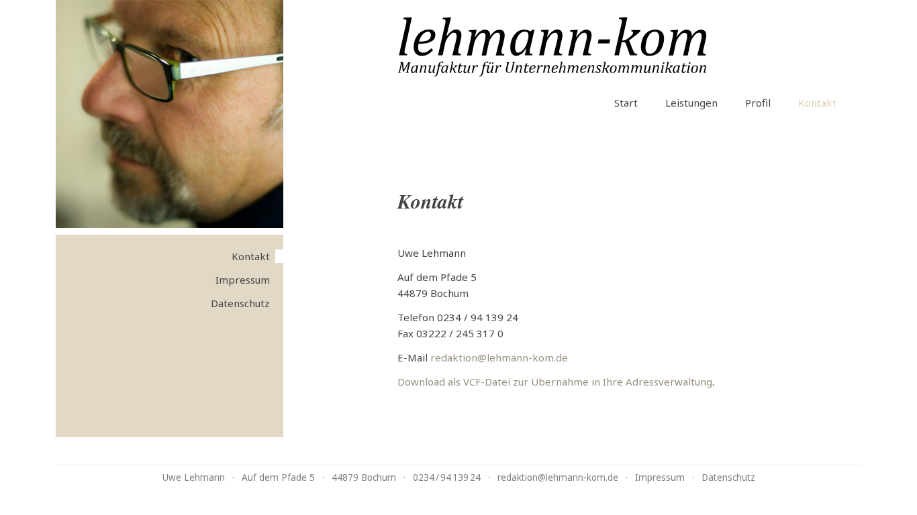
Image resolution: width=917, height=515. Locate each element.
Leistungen (691, 102)
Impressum (242, 279)
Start (626, 102)
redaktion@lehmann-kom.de (499, 357)
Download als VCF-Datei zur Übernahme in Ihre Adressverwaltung (554, 381)
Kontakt (817, 102)
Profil (758, 102)
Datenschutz (240, 303)
